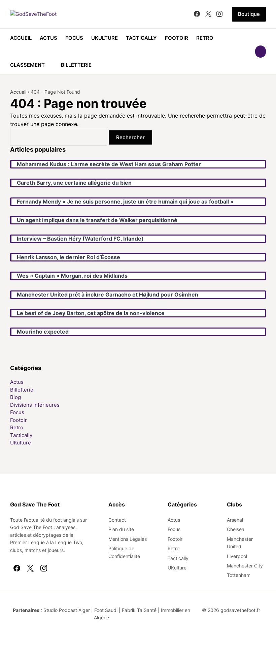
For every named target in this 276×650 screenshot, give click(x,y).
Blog (15, 397)
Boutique (249, 14)
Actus (48, 38)
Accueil (21, 38)
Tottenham (238, 575)
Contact (117, 520)
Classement (27, 65)
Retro (204, 38)
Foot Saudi (105, 610)
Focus (74, 38)
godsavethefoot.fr (240, 610)
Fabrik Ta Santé (139, 610)
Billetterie (76, 65)
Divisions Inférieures (35, 405)
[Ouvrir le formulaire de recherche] (260, 51)
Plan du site (121, 529)
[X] (208, 14)
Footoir (176, 38)
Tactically (141, 38)
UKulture (104, 38)
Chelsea (235, 529)
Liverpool (237, 556)
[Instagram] (219, 14)
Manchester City (245, 565)
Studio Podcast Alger (66, 610)
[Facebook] (197, 14)
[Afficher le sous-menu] (49, 65)
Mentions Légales (127, 539)
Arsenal (235, 520)
